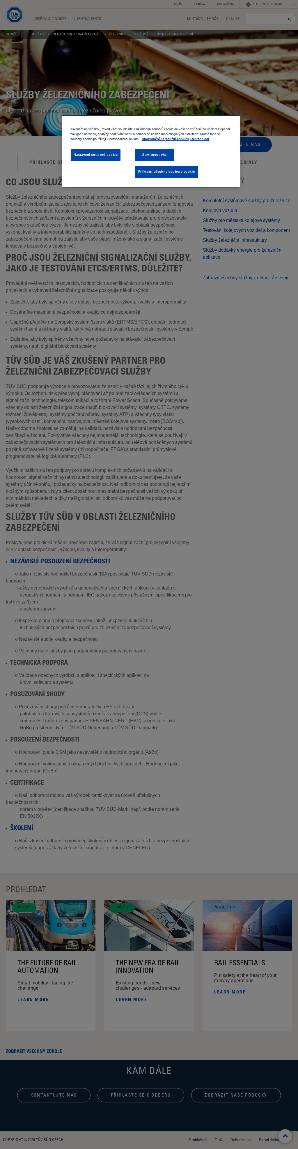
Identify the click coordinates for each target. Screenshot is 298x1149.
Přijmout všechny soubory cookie (166, 171)
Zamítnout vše (154, 154)
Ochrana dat (199, 139)
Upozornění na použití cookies (165, 139)
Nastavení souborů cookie (96, 154)
